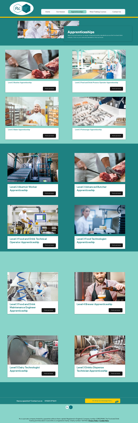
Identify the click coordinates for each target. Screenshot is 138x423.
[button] (115, 374)
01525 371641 (50, 401)
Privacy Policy (93, 421)
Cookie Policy (104, 421)
